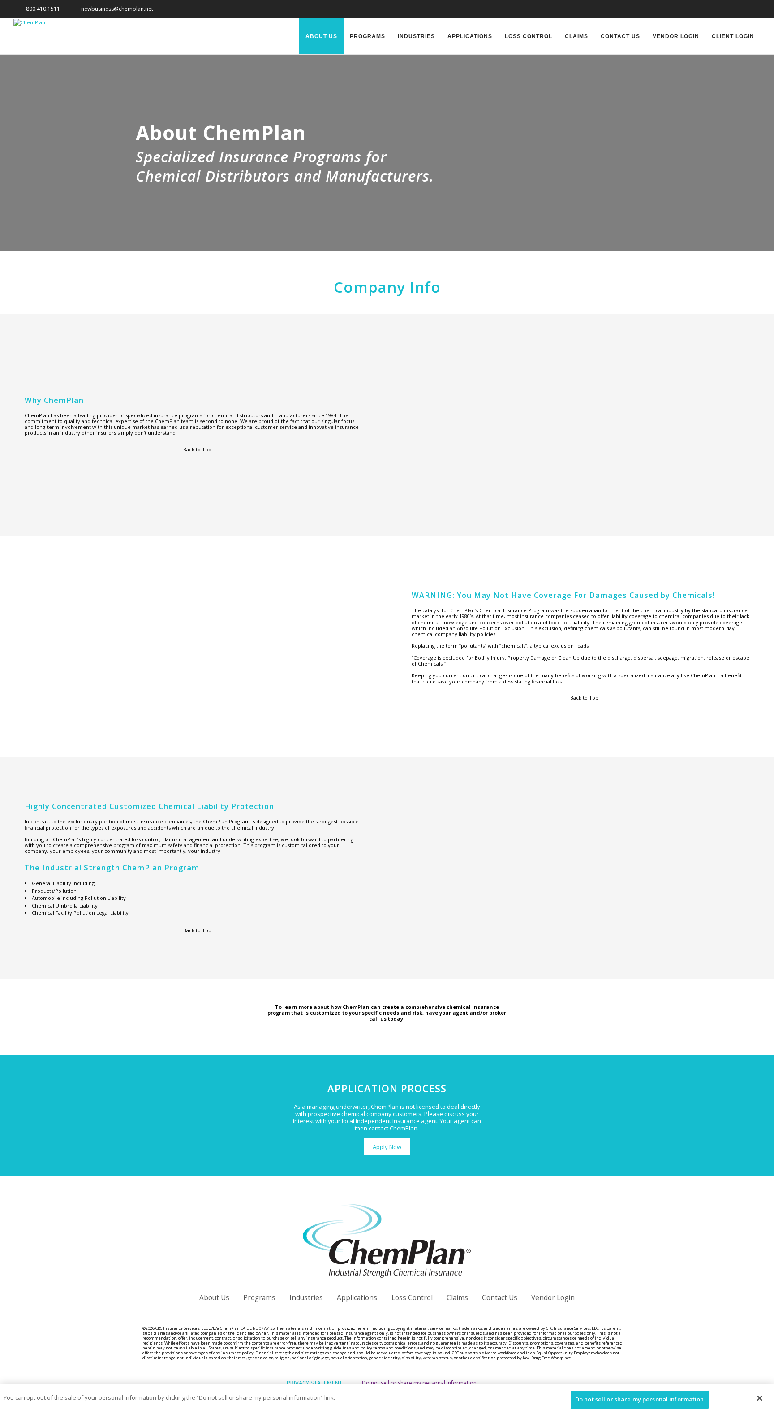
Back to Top (196, 449)
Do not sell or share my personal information (419, 1383)
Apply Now (387, 1147)
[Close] (760, 1398)
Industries (416, 36)
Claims (576, 36)
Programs (367, 36)
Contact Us (620, 36)
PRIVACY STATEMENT (314, 1383)
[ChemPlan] (29, 21)
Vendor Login (553, 1297)
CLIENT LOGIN (733, 36)
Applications (469, 36)
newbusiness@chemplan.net (115, 9)
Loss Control (528, 36)
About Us (321, 36)
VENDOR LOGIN (676, 36)
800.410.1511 (41, 9)
